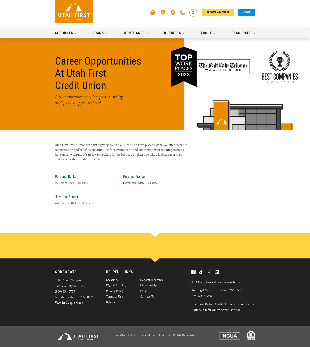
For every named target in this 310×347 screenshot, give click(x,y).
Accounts (64, 33)
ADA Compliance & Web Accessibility (215, 282)
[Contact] (182, 12)
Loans (98, 33)
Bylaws (110, 302)
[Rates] (152, 12)
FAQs (143, 291)
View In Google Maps (69, 303)
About (206, 33)
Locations (112, 280)
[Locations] (173, 12)
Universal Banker (66, 197)
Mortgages (134, 33)
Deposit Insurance (152, 280)
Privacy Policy (115, 291)
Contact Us (147, 297)
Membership (148, 285)
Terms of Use (114, 297)
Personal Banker (66, 176)
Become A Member (218, 12)
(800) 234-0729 (65, 292)
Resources (242, 33)
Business (172, 33)
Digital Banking (116, 285)
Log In (247, 12)
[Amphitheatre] (163, 12)
